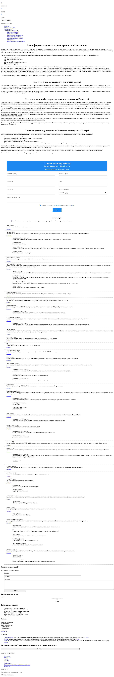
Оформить (4, 631)
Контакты (7, 666)
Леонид (6, 639)
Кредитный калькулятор (14, 36)
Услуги (6, 659)
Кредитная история (12, 33)
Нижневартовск (8, 637)
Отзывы (6, 660)
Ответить (9, 229)
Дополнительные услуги (11, 30)
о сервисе (6, 26)
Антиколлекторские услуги (15, 35)
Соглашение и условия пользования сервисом (17, 665)
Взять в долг (7, 657)
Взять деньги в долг (9, 27)
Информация (7, 29)
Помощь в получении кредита (16, 41)
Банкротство (11, 39)
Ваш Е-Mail (7, 576)
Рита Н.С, (7, 640)
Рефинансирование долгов (15, 38)
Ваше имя (6, 573)
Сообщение (7, 579)
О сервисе (7, 656)
